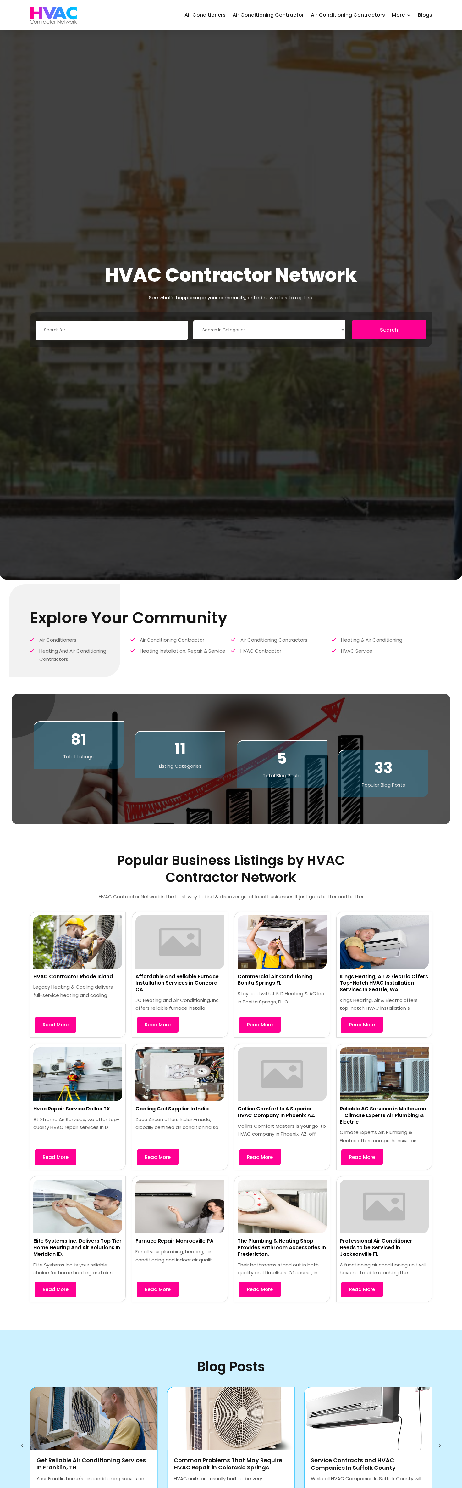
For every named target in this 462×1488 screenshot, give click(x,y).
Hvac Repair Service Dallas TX (71, 1108)
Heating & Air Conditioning (371, 640)
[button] (438, 1445)
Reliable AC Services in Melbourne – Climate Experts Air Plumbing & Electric (383, 1115)
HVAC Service (356, 651)
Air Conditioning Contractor (268, 15)
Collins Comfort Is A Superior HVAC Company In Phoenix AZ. (276, 1112)
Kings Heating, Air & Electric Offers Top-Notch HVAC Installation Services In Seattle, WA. (384, 983)
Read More (56, 1024)
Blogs (425, 15)
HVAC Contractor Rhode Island (73, 976)
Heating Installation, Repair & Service (182, 651)
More (398, 15)
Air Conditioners (205, 15)
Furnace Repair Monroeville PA (174, 1240)
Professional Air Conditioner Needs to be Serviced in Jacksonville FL (376, 1247)
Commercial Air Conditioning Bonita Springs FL (275, 980)
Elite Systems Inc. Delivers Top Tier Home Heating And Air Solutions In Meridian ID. (77, 1247)
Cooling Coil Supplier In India (172, 1108)
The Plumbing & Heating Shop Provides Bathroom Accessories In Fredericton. (282, 1247)
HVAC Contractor (260, 651)
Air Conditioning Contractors (348, 15)
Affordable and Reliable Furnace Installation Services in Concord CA (177, 983)
